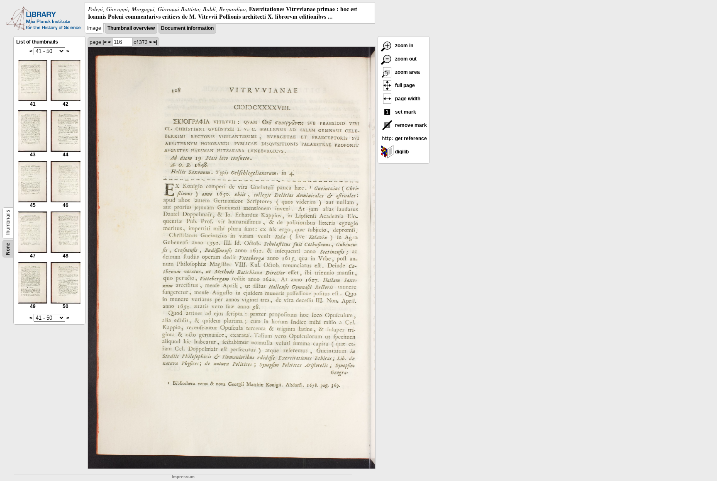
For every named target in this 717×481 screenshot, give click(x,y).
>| (155, 42)
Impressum (183, 476)
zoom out (405, 59)
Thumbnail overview (131, 28)
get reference (410, 138)
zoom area (407, 72)
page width (407, 99)
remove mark (410, 125)
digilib (401, 152)
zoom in (403, 46)
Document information (187, 28)
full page (404, 85)
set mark (405, 112)
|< (104, 42)
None (8, 249)
